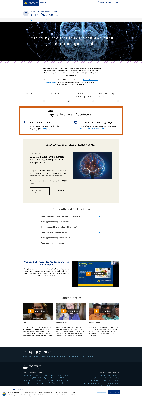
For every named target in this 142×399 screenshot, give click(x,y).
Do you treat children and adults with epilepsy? (59, 227)
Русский (59, 375)
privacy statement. (39, 396)
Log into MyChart (85, 128)
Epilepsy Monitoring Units (62, 356)
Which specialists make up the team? (55, 232)
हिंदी (49, 383)
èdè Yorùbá (63, 378)
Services (36, 356)
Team (30, 356)
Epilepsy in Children (46, 356)
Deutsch (54, 380)
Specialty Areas (47, 20)
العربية (47, 380)
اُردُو (38, 383)
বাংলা (70, 378)
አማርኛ (32, 375)
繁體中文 (38, 375)
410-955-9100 (46, 130)
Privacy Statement (113, 380)
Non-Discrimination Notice (110, 383)
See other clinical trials (60, 190)
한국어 (31, 380)
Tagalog (52, 375)
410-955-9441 (44, 128)
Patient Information (78, 356)
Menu (43, 3)
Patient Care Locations (112, 378)
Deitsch (54, 383)
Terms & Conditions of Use (92, 383)
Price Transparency (98, 378)
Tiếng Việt (33, 378)
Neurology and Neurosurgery (44, 11)
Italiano (25, 378)
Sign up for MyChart (98, 128)
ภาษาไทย (32, 383)
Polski (60, 380)
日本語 (25, 380)
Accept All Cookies (114, 392)
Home (24, 20)
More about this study (37, 191)
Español (25, 375)
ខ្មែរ (59, 383)
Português (67, 375)
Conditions (89, 356)
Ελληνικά (67, 380)
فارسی (44, 383)
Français (45, 375)
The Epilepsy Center (45, 15)
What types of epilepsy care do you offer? (56, 238)
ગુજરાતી (25, 383)
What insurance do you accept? (53, 243)
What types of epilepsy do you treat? (55, 222)
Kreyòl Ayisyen (39, 380)
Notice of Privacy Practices (98, 380)
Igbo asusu (54, 378)
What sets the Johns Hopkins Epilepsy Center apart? (60, 216)
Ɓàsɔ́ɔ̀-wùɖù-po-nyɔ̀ (43, 378)
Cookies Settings (101, 392)
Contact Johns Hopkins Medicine (109, 375)
